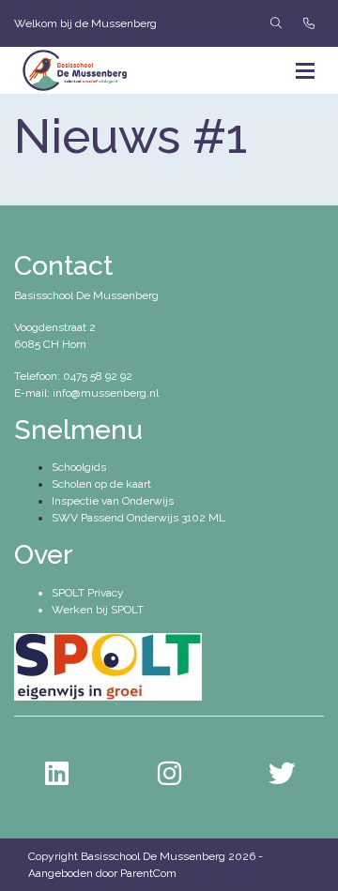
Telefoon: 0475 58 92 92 (73, 376)
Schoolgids (79, 467)
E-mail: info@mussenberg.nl (86, 393)
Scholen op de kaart (101, 484)
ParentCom (148, 873)
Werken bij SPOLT (98, 609)
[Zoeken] (276, 23)
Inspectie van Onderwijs (113, 500)
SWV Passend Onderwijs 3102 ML (138, 517)
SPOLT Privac (84, 592)
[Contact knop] (309, 23)
